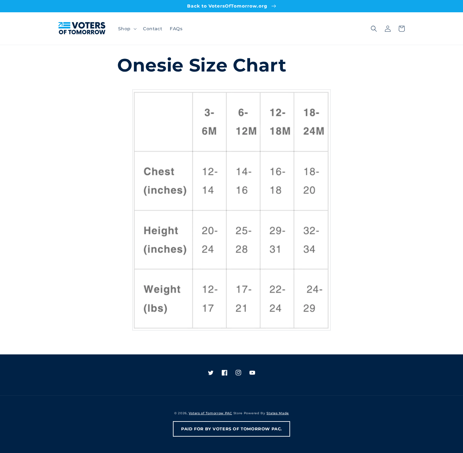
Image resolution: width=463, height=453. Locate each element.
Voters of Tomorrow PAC (210, 413)
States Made (277, 413)
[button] (126, 28)
